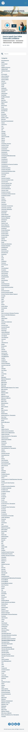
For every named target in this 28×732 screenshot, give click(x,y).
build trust (4, 115)
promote (3, 510)
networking (4, 413)
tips (2, 662)
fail (2, 256)
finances (3, 263)
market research (6, 379)
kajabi (3, 344)
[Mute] (20, 33)
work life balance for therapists (10, 714)
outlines (3, 444)
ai (1, 72)
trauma (3, 671)
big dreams (4, 102)
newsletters (4, 418)
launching (4, 351)
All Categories (5, 60)
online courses (5, 434)
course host (4, 181)
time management (6, 661)
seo (2, 566)
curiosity (3, 200)
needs (3, 411)
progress (3, 505)
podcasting (4, 476)
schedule (3, 557)
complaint (4, 157)
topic (2, 666)
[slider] (12, 33)
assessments (4, 77)
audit (2, 86)
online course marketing (7, 432)
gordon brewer (5, 285)
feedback (3, 261)
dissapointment (5, 226)
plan (2, 469)
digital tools (4, 223)
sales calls (4, 546)
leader (3, 358)
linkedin (3, 368)
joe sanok (4, 335)
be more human (5, 96)
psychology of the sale (7, 515)
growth (3, 295)
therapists (4, 645)
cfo (2, 129)
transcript (4, 668)
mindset (3, 391)
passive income (5, 453)
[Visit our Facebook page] (9, 724)
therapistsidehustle (6, 647)
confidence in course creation (9, 40)
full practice (4, 273)
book (2, 107)
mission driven (5, 396)
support (3, 609)
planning (3, 470)
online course (5, 429)
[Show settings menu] (23, 33)
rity (2, 543)
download (4, 228)
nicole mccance (5, 422)
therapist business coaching (9, 635)
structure (4, 597)
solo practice (4, 585)
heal (2, 299)
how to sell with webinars (8, 315)
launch (3, 349)
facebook (3, 254)
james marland (5, 332)
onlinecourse (4, 437)
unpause (3, 678)
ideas (2, 320)
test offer (4, 628)
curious (3, 202)
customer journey (6, 207)
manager (3, 377)
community (4, 152)
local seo (3, 373)
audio (2, 84)
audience (3, 83)
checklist (3, 135)
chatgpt (3, 133)
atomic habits (5, 79)
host (2, 311)
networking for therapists (8, 415)
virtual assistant (5, 692)
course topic (4, 190)
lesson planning (5, 363)
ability (2, 62)
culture (3, 199)
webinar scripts (5, 702)
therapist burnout (6, 633)
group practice (5, 290)
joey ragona (4, 337)
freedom (3, 270)
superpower (4, 607)
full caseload (4, 271)
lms (2, 372)
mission (3, 394)
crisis (2, 197)
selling (3, 562)
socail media (4, 579)
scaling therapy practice (8, 555)
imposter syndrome (6, 321)
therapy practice (5, 654)
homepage (4, 308)
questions (4, 522)
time (2, 657)
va (2, 680)
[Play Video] (2, 33)
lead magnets (5, 356)
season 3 (3, 560)
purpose (3, 519)
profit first (4, 501)
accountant (4, 64)
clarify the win (5, 136)
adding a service (5, 67)
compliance (4, 159)
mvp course (4, 410)
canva (3, 122)
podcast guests (5, 474)
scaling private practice (7, 552)
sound (3, 586)
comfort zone (5, 145)
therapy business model (7, 649)
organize (3, 441)
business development (7, 121)
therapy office (5, 652)
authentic (3, 88)
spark (2, 588)
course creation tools (7, 179)
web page (4, 697)
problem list (4, 489)
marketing (4, 382)
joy (2, 340)
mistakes (3, 399)
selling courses (5, 564)
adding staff (4, 69)
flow (2, 266)
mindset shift (4, 392)
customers (4, 211)
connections (4, 166)
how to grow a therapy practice (10, 313)
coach (3, 141)
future (3, 278)
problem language (6, 488)
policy (2, 477)
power (3, 481)
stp (2, 590)
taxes (3, 619)
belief (2, 98)
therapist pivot (5, 642)
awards (3, 91)
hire (2, 302)
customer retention (6, 209)
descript (3, 221)
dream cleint (4, 231)
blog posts (4, 105)
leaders (3, 360)
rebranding (4, 529)
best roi (3, 100)
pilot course (4, 465)
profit (2, 500)
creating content (5, 195)
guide (2, 297)
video (2, 687)
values (3, 685)
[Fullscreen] (25, 33)
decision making (5, 218)
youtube (3, 716)
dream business (5, 230)
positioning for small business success (11, 479)
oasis (2, 425)
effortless (4, 240)
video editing (4, 688)
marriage (3, 384)
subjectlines (4, 604)
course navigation (6, 185)
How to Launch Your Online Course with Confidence (12, 37)
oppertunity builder (6, 439)
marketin (3, 380)
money (3, 404)
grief (2, 289)
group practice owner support (9, 294)
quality (3, 520)
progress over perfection (8, 507)
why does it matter (6, 713)
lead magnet (4, 354)
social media (4, 581)
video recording (5, 690)
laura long (4, 353)
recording (4, 531)
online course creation (7, 42)
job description (5, 334)
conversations (5, 173)
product (3, 495)
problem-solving (5, 491)
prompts (3, 512)
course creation (5, 178)
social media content (6, 583)
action (3, 65)
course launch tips (19, 40)
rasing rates (4, 526)
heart (2, 301)
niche (2, 420)
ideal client (4, 318)
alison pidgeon (5, 76)
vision (2, 695)
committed (4, 148)
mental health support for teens (10, 387)
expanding (4, 249)
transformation (5, 669)
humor (3, 316)
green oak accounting (7, 287)
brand (2, 112)
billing (2, 103)
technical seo (5, 624)
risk (2, 541)
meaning (3, 385)
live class (4, 370)
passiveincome (5, 455)
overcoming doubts (6, 446)
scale (2, 548)
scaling (3, 550)
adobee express (5, 70)
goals (2, 282)
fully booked (4, 275)
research (3, 538)
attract (3, 81)
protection (4, 514)
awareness (4, 93)
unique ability (4, 676)
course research (6, 188)
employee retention (6, 244)
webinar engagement (7, 701)
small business (5, 576)
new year (3, 417)
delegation (4, 219)
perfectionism (5, 462)
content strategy (5, 169)
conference (4, 160)
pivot (2, 467)
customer (4, 204)
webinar (3, 699)
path (2, 456)
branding (3, 114)
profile (3, 498)
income (3, 323)
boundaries (4, 110)
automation (4, 89)
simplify (3, 574)
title (2, 664)
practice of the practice (7, 482)
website (3, 707)
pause (3, 458)
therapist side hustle (7, 643)
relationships (4, 536)
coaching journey (6, 143)
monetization (4, 403)
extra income (4, 251)
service (3, 567)
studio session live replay (8, 602)
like (2, 366)
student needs (5, 600)
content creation (5, 167)
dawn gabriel (4, 214)
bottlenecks (4, 109)
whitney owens (5, 711)
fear (2, 259)
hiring (2, 304)
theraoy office (5, 630)
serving (3, 569)
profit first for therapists (8, 503)
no (2, 424)
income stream (5, 327)
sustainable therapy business (9, 614)
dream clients (5, 235)
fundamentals (5, 276)
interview (3, 330)
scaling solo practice (7, 553)
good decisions (5, 283)
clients (3, 140)
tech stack (4, 623)
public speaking (5, 517)
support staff (4, 610)
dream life (4, 237)
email (2, 242)
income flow (4, 325)
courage (3, 174)
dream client (4, 233)
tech (2, 621)
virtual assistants (6, 694)
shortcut (3, 571)
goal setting (4, 280)
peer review (4, 460)
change (3, 131)
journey (3, 339)
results (3, 540)
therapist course (6, 636)
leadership (4, 361)
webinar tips (4, 704)
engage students (5, 245)
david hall (3, 212)
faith (2, 257)
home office (4, 306)
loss (2, 375)
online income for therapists (9, 436)
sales (2, 545)
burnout (3, 119)
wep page (4, 709)
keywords (4, 346)
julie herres (4, 342)
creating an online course (8, 193)
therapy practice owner (7, 655)
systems (3, 616)
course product (5, 186)
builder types (4, 117)
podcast (3, 472)
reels (2, 533)
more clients (4, 406)
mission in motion (6, 398)
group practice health (7, 292)
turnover (3, 675)
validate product (5, 681)
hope (2, 309)
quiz (2, 524)
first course (4, 264)
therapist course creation (8, 638)
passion (3, 451)
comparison (4, 154)
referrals (3, 534)
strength (3, 591)
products (3, 496)
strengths (4, 593)
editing (3, 238)
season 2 (3, 559)
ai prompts (4, 74)
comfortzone (4, 147)
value (2, 683)
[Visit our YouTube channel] (12, 724)
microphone (4, 389)
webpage (3, 706)
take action (4, 617)
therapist (3, 631)
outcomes (4, 443)
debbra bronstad (5, 216)
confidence (4, 162)
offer (2, 427)
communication (5, 150)
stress (3, 595)
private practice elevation (8, 486)
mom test (4, 401)
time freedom (5, 659)
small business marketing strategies (11, 578)
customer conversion (7, 205)
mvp (2, 408)
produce (3, 493)
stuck (2, 598)
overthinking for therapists (8, 448)
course (3, 176)
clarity (3, 138)
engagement (4, 247)
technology (4, 626)
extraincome (4, 252)
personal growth (5, 463)
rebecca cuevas (5, 527)
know (2, 347)
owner (3, 450)
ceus (2, 128)
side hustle (4, 572)
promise (3, 508)
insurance (4, 328)
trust (2, 673)
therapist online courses (17, 42)
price (2, 484)
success (3, 605)
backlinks (3, 95)
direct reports (5, 225)
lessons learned (5, 365)
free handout (4, 268)
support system (5, 612)
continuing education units (8, 171)
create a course (5, 192)
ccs (2, 126)
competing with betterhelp (8, 155)
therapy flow (4, 650)
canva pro (4, 124)
